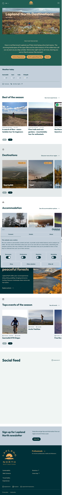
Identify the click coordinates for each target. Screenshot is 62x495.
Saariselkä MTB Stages (11, 338)
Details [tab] (31, 234)
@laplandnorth (56, 360)
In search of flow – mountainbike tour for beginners (12, 130)
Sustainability (6, 470)
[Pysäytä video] (56, 30)
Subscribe (36, 439)
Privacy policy (5, 492)
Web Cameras (7, 473)
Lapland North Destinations (28, 486)
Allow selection (31, 264)
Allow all (50, 264)
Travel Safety (6, 478)
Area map (35, 473)
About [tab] (51, 234)
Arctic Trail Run (34, 329)
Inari (32, 185)
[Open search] (3, 3)
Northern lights (16, 84)
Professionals (37, 451)
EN (6, 3)
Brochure (35, 470)
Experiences (6, 481)
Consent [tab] (10, 234)
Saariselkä (8, 185)
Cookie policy (13, 492)
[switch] (23, 257)
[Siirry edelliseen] (4, 140)
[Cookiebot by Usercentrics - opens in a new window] (53, 229)
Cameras (7, 84)
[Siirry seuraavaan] (10, 140)
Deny (11, 264)
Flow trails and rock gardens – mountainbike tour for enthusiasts (37, 131)
